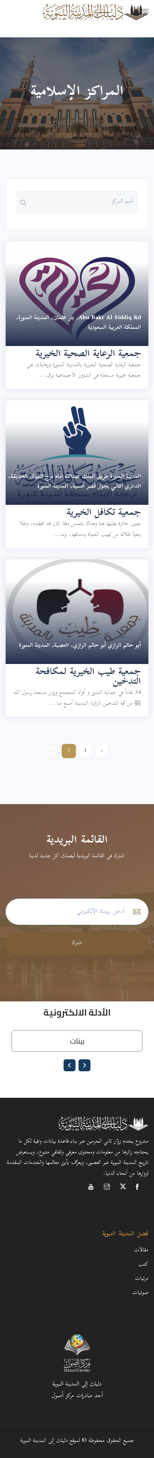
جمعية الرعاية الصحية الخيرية (88, 354)
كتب (143, 1265)
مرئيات (141, 1279)
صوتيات (140, 1293)
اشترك (77, 943)
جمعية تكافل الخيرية (104, 513)
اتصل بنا (140, 58)
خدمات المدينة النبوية (120, 39)
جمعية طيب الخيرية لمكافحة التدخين (88, 677)
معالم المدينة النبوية (122, 20)
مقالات (141, 1250)
